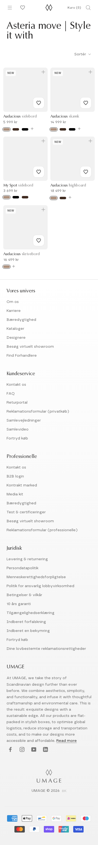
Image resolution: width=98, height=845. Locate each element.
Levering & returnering (27, 559)
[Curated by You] (21, 7)
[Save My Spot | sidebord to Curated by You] (38, 172)
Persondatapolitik (22, 568)
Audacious (20, 117)
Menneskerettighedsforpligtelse (36, 577)
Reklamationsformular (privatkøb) (38, 411)
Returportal (17, 402)
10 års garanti (19, 604)
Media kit (15, 494)
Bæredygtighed (21, 320)
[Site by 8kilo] (64, 791)
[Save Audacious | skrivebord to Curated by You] (38, 240)
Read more (66, 741)
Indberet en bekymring (28, 631)
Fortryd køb (17, 438)
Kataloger (15, 329)
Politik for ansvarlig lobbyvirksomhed (40, 586)
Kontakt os (16, 385)
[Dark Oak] (16, 129)
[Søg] (88, 7)
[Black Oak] (25, 129)
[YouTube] (33, 749)
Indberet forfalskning (26, 622)
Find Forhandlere (22, 355)
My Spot (18, 186)
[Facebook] (10, 749)
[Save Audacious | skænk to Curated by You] (85, 103)
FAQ (11, 393)
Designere (16, 338)
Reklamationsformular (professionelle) (42, 530)
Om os (13, 302)
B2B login (15, 476)
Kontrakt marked (22, 485)
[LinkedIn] (45, 749)
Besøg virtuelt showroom (30, 347)
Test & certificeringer (26, 512)
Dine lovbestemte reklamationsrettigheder (46, 649)
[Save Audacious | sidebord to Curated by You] (38, 103)
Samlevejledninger (24, 420)
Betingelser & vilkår (24, 595)
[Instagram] (21, 749)
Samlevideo (18, 429)
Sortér (80, 54)
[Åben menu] (10, 7)
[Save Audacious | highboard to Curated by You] (85, 172)
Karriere (14, 311)
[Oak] (6, 129)
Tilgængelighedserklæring (30, 613)
